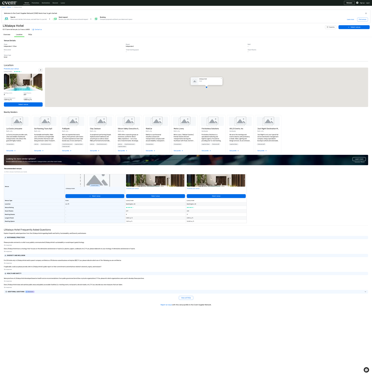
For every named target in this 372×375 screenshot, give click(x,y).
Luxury (63, 3)
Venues (27, 3)
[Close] (366, 13)
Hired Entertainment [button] (46, 144)
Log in (368, 3)
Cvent (3, 7)
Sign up (362, 3)
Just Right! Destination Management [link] (268, 129)
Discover (55, 3)
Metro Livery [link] (179, 129)
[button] (206, 87)
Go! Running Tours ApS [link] (43, 129)
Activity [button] (36, 144)
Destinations (46, 3)
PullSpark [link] (66, 129)
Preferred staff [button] (65, 146)
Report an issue (166, 305)
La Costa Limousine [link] (14, 129)
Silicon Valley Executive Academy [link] (128, 129)
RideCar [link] (149, 129)
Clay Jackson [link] (95, 129)
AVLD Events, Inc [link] (236, 129)
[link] (17, 121)
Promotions (35, 3)
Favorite (332, 27)
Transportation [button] (10, 144)
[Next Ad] (40, 69)
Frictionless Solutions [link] (210, 129)
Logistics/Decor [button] (79, 144)
